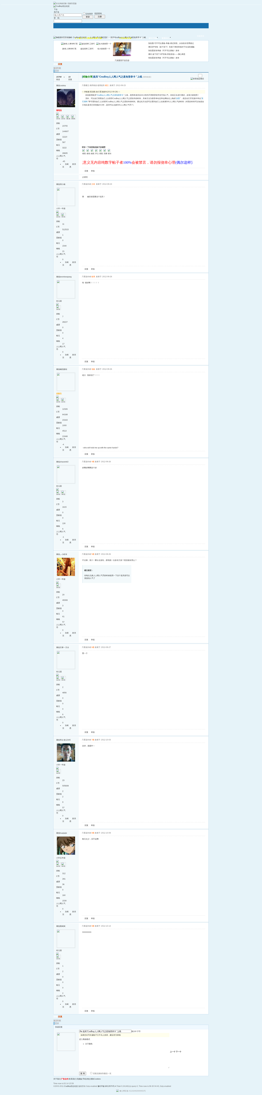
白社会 (129, 177)
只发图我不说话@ (122, 60)
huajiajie (63, 833)
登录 (88, 17)
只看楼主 (85, 85)
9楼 (92, 926)
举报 (93, 171)
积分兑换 (153, 38)
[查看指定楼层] (197, 78)
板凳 (93, 277)
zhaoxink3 (64, 462)
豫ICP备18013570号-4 (107, 1086)
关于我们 (57, 1079)
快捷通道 (200, 36)
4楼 (92, 462)
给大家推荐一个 (103, 49)
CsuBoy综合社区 (80, 37)
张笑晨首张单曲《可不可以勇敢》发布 (163, 51)
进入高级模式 (84, 1039)
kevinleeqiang (66, 277)
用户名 (56, 12)
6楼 (92, 647)
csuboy (63, 85)
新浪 (96, 177)
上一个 (172, 1052)
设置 (178, 98)
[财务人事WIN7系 (69, 49)
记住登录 (89, 14)
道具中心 (166, 38)
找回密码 (98, 13)
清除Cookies (95, 1079)
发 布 (82, 1073)
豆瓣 (114, 177)
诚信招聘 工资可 (87, 49)
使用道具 (101, 85)
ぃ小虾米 (63, 554)
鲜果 (125, 177)
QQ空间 (103, 177)
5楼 (92, 554)
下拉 (55, 9)
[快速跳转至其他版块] (62, 37)
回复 (60, 64)
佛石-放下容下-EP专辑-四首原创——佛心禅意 (166, 54)
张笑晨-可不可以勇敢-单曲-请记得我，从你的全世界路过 (171, 43)
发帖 (55, 64)
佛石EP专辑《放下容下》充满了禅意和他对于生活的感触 (171, 47)
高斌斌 (62, 926)
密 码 (56, 18)
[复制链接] (147, 77)
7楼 (92, 740)
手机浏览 (86, 1079)
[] (87, 76)
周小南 (62, 184)
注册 (100, 16)
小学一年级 (60, 208)
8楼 (92, 833)
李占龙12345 (65, 740)
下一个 (178, 1052)
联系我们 (72, 1079)
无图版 (79, 1079)
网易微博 (118, 177)
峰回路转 (63, 369)
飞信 (132, 177)
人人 (111, 177)
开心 (107, 177)
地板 (93, 369)
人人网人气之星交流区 (98, 37)
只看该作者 (86, 184)
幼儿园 (59, 301)
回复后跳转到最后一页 (102, 1073)
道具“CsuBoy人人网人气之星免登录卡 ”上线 (128, 37)
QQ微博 (100, 177)
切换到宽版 (72, 3)
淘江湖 (92, 177)
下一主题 (195, 75)
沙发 (93, 184)
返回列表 (57, 68)
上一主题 (192, 75)
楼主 (107, 85)
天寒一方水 (64, 647)
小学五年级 (60, 858)
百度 (122, 177)
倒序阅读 (93, 85)
